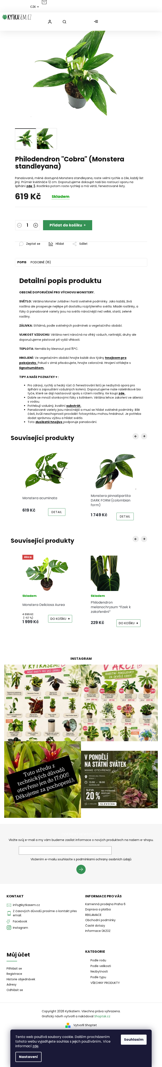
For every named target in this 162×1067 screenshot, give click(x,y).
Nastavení (28, 1056)
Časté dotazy (95, 925)
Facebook (20, 921)
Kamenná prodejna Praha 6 (105, 904)
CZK (33, 7)
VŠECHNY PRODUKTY (105, 983)
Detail (56, 512)
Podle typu (98, 977)
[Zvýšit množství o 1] (35, 225)
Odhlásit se (15, 990)
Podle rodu (98, 960)
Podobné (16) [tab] (41, 262)
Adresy (11, 985)
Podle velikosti (100, 966)
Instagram (20, 928)
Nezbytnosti (99, 971)
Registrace (14, 974)
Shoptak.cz (102, 1016)
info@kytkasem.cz (26, 905)
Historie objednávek (21, 979)
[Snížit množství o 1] (19, 225)
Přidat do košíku (66, 225)
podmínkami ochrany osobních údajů (103, 859)
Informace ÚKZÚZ (98, 931)
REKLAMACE (93, 915)
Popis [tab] (21, 262)
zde (35, 1046)
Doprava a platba (98, 909)
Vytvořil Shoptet (85, 1025)
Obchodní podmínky (100, 920)
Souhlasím (133, 1039)
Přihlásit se (83, 870)
